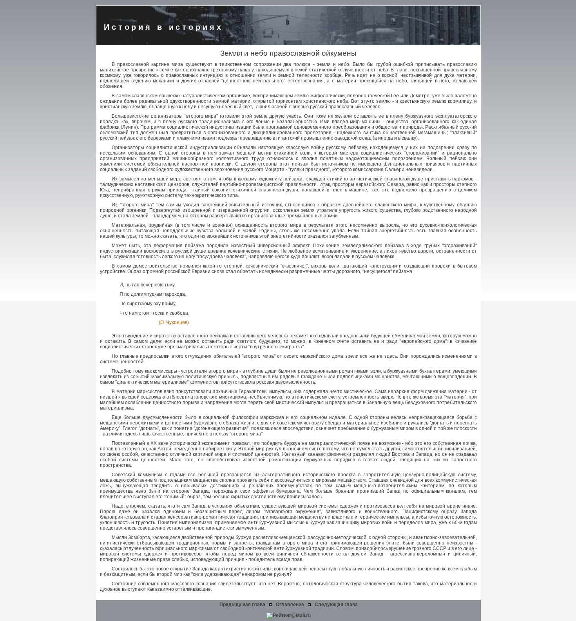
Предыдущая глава (242, 604)
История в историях (163, 27)
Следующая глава (336, 604)
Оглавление (290, 604)
